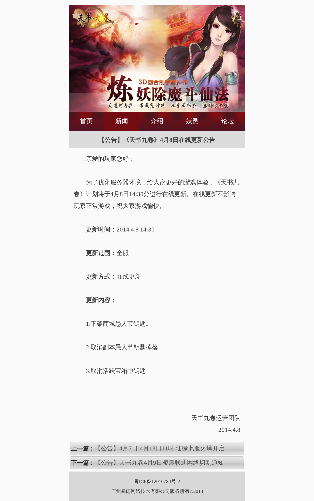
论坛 (227, 121)
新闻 (121, 121)
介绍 (157, 121)
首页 (86, 121)
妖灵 (192, 121)
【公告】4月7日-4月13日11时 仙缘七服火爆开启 (160, 448)
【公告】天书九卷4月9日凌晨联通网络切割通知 (159, 462)
